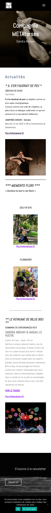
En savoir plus (29, 509)
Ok (18, 509)
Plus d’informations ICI (14, 133)
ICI (34, 246)
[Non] (47, 504)
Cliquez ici (13, 482)
